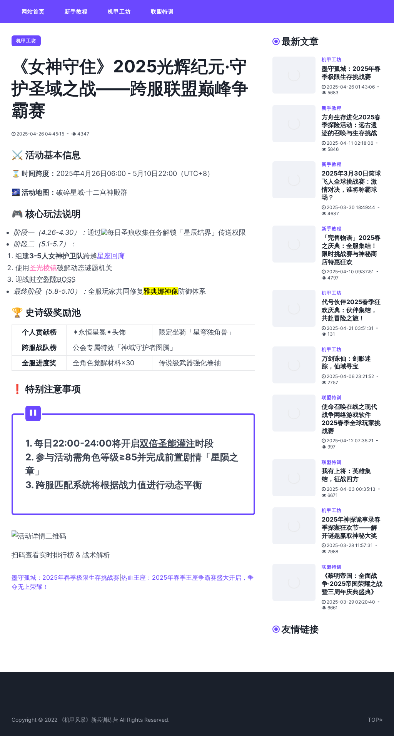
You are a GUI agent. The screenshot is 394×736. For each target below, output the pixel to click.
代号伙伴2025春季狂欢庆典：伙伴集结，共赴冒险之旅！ (351, 310)
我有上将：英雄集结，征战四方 (346, 475)
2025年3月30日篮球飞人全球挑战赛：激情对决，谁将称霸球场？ (351, 185)
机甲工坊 (119, 11)
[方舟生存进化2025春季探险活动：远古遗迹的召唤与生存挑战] (297, 128)
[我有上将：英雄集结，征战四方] (297, 478)
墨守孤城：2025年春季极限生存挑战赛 (65, 577)
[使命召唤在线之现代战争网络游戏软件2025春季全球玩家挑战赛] (297, 422)
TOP (373, 719)
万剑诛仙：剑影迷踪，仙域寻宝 (346, 362)
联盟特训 (162, 11)
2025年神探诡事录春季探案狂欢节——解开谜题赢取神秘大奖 (351, 527)
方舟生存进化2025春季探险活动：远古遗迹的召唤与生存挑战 (351, 125)
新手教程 (76, 11)
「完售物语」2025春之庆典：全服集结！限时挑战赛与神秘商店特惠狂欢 (351, 249)
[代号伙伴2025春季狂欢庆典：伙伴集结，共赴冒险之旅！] (297, 313)
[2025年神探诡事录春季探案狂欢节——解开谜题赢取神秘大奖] (297, 530)
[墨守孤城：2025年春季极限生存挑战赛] (297, 76)
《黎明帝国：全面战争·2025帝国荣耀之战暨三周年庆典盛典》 (352, 583)
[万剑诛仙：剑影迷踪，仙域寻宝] (297, 366)
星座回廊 (111, 256)
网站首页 (33, 11)
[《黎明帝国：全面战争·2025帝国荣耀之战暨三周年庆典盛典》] (297, 587)
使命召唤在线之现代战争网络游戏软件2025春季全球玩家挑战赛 (351, 418)
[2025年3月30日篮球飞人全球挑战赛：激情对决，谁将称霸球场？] (297, 188)
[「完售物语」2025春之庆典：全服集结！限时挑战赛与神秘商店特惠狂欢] (297, 253)
